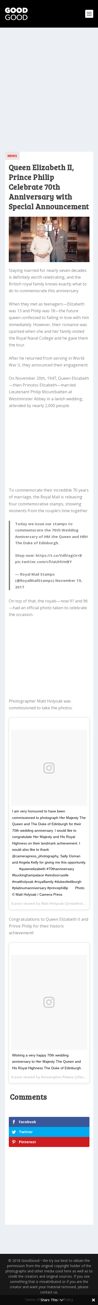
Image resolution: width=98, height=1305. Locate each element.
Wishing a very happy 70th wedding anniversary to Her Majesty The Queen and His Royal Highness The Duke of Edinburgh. (47, 1061)
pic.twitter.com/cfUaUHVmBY (43, 561)
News (12, 155)
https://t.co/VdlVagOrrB (59, 555)
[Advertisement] (49, 86)
